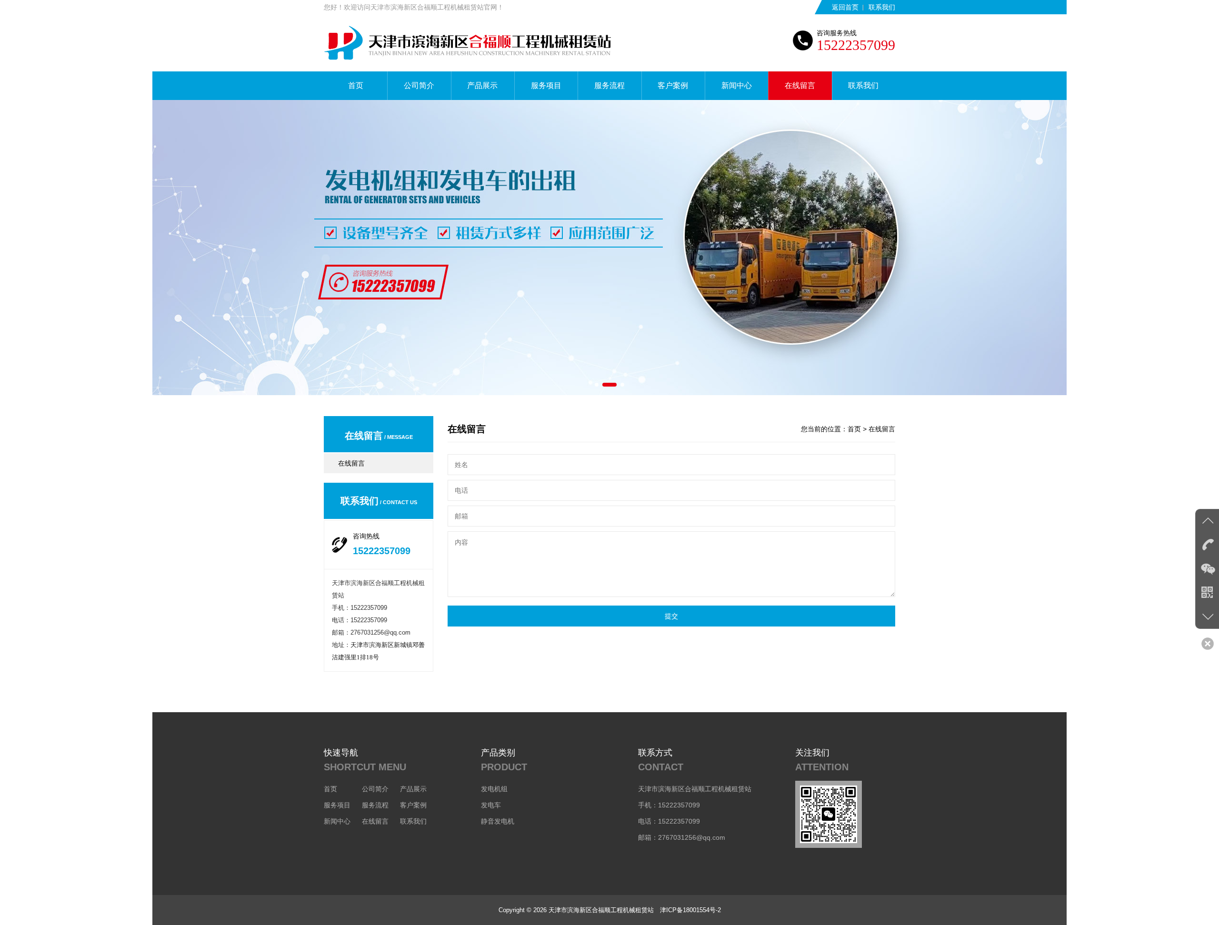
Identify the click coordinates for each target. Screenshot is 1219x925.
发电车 (491, 805)
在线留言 (800, 85)
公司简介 (419, 85)
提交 (671, 616)
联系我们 (882, 7)
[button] (597, 385)
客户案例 (673, 85)
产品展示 (482, 85)
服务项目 (546, 85)
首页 (355, 85)
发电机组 (494, 789)
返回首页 (845, 7)
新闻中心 (736, 85)
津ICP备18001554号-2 (690, 910)
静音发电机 (497, 821)
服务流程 (609, 85)
